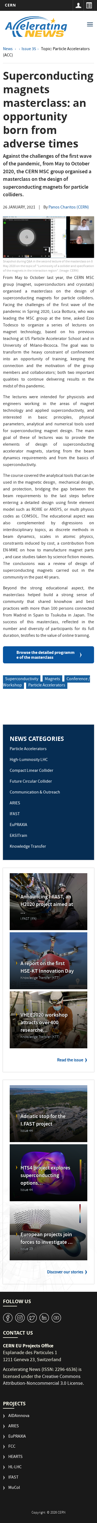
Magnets (52, 679)
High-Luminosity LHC (29, 760)
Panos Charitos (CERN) (68, 207)
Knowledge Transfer (28, 847)
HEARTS (15, 1457)
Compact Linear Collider (31, 771)
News (8, 49)
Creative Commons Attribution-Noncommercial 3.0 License (43, 1380)
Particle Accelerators (46, 685)
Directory (89, 5)
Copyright (39, 1512)
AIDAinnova (18, 1416)
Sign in (78, 5)
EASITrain (18, 836)
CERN (10, 5)
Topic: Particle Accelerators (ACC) (46, 52)
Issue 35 (29, 49)
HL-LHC (15, 1467)
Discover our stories (65, 1272)
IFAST (15, 814)
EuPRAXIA (18, 825)
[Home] (36, 26)
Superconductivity (21, 679)
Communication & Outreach (35, 792)
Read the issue (70, 1060)
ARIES (15, 803)
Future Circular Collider (31, 782)
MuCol (14, 1488)
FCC (11, 1447)
